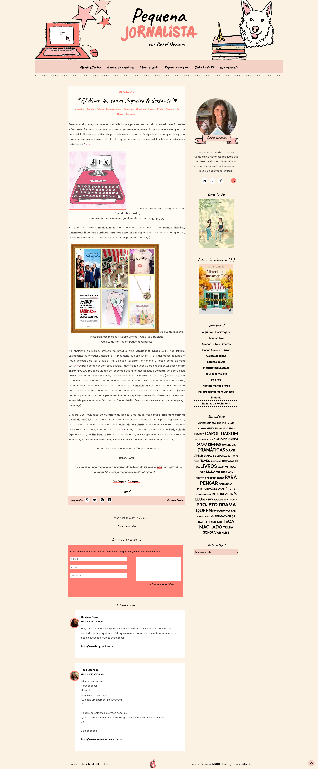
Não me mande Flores (216, 385)
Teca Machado (90, 670)
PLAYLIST (218, 499)
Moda (160, 109)
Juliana (245, 764)
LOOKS (202, 472)
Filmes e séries (113, 109)
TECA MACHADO (216, 524)
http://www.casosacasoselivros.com (102, 739)
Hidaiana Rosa (89, 617)
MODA (210, 472)
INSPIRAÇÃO (216, 461)
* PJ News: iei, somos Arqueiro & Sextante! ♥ (126, 100)
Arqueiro (79, 109)
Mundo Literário (90, 67)
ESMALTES (210, 455)
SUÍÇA (231, 516)
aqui (159, 467)
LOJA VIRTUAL (227, 467)
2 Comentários (175, 500)
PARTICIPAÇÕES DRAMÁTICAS (216, 488)
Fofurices (129, 109)
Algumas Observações (216, 332)
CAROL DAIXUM (221, 433)
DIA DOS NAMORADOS (204, 440)
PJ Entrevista (229, 67)
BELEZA (210, 428)
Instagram (134, 481)
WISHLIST (222, 532)
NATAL (231, 472)
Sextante (130, 114)
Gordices (141, 109)
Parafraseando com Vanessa (216, 391)
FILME (196, 461)
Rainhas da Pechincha (216, 403)
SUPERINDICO (219, 516)
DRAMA (202, 445)
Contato (108, 764)
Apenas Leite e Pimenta (216, 344)
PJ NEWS (207, 499)
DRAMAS (214, 444)
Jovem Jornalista (216, 373)
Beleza (100, 109)
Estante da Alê (216, 362)
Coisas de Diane (216, 356)
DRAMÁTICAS (211, 450)
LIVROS (208, 466)
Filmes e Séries (149, 67)
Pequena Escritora (176, 67)
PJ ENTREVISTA (222, 494)
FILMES (205, 461)
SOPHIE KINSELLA (204, 516)
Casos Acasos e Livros (216, 350)
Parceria (170, 109)
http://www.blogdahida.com (97, 646)
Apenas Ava (216, 338)
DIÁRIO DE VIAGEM (226, 439)
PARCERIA (225, 484)
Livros (151, 109)
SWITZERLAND (207, 522)
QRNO (216, 764)
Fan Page (118, 481)
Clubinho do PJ (204, 67)
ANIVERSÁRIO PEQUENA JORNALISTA (216, 423)
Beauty (90, 109)
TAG (219, 522)
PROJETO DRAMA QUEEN (216, 508)
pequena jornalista (203, 494)
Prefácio (216, 397)
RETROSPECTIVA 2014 (224, 511)
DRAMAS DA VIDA (229, 445)
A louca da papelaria (120, 67)
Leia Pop (216, 379)
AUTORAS (202, 428)
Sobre (73, 764)
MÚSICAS (221, 472)
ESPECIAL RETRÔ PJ (227, 455)
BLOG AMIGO (221, 428)
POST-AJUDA (230, 499)
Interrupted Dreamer (216, 368)
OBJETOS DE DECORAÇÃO (210, 478)
